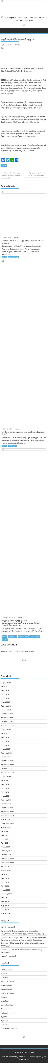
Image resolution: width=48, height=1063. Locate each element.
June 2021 (5, 835)
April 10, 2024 (7, 429)
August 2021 (6, 827)
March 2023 (5, 819)
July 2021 (4, 831)
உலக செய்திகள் (6, 985)
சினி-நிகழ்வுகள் (12, 446)
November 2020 (7, 862)
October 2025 (6, 721)
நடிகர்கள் (4, 639)
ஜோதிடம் (4, 997)
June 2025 (5, 737)
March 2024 (5, 796)
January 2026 (6, 710)
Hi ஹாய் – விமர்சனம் (8, 956)
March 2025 (5, 749)
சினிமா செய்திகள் (13, 257)
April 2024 (5, 792)
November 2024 (7, 764)
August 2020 (6, 870)
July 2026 (4, 686)
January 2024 (6, 804)
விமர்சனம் (4, 1024)
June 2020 (5, 878)
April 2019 (5, 909)
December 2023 (7, 808)
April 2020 (5, 886)
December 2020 (7, 858)
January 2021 (6, 855)
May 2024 (5, 788)
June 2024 (5, 784)
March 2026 (5, 702)
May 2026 (5, 694)
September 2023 (7, 815)
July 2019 (4, 898)
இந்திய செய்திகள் (7, 981)
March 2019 (5, 913)
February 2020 (6, 894)
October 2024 (6, 768)
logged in (14, 651)
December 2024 (7, 761)
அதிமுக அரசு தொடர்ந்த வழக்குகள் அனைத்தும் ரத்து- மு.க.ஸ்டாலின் (11, 175)
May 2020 (5, 882)
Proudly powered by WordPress (14, 1057)
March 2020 (5, 890)
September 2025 (7, 725)
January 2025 (6, 757)
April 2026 (5, 698)
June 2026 (5, 690)
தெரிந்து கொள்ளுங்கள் (9, 1013)
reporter (17, 45)
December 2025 (7, 714)
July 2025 (4, 733)
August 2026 (6, 682)
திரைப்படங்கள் (6, 1009)
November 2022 (7, 823)
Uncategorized (6, 969)
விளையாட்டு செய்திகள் (9, 1028)
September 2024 (7, 772)
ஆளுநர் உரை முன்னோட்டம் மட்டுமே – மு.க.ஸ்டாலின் (37, 174)
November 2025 (7, 717)
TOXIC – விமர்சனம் (8, 927)
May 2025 (5, 741)
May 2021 (5, 839)
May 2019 (5, 905)
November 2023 (7, 811)
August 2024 (6, 776)
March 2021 (5, 847)
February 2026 (6, 706)
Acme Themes (23, 1059)
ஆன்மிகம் (4, 977)
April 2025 (5, 745)
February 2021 (6, 851)
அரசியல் (4, 165)
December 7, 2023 (9, 618)
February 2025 (6, 753)
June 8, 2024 (7, 238)
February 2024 (6, 800)
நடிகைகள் (4, 1020)
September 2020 (7, 866)
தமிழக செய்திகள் (34, 636)
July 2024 (4, 780)
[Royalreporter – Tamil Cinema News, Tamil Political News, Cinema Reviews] (24, 1)
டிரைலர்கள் (5, 1001)
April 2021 (5, 843)
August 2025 (6, 729)
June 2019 (5, 901)
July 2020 (4, 874)
